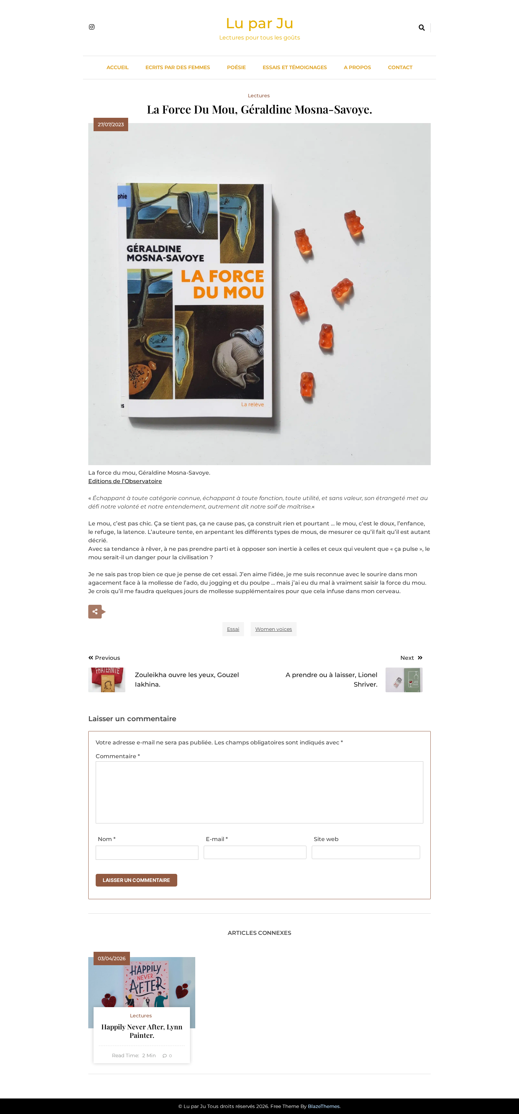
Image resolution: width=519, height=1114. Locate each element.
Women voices (273, 629)
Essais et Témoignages (295, 67)
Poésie (236, 67)
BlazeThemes (324, 1106)
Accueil (118, 67)
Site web (326, 839)
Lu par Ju (260, 23)
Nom (106, 839)
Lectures (259, 95)
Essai (233, 629)
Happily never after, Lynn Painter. (142, 1031)
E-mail (217, 839)
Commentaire (118, 756)
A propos (357, 67)
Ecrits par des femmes (177, 67)
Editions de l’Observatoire (125, 481)
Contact (400, 67)
